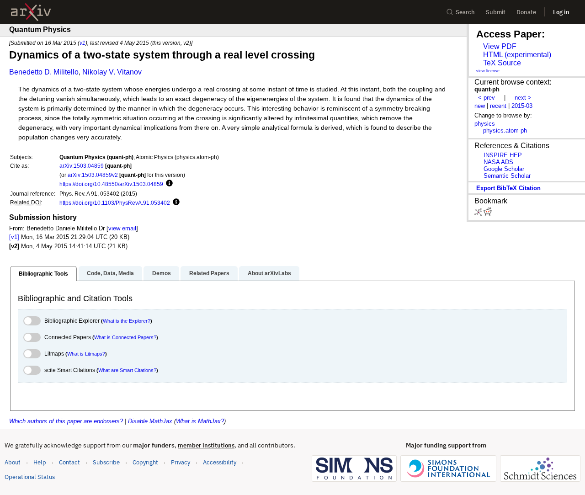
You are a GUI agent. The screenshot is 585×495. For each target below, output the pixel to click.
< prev (486, 97)
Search (465, 12)
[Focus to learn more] (168, 184)
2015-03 (521, 105)
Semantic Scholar (507, 175)
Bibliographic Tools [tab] (43, 274)
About (13, 462)
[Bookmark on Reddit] (488, 213)
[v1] (14, 237)
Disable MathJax (150, 421)
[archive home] (31, 12)
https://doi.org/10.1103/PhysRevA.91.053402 (114, 203)
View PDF (499, 46)
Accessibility (219, 462)
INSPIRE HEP (503, 155)
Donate (526, 12)
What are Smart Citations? (127, 370)
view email (122, 228)
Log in (561, 12)
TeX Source (502, 63)
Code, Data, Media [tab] (110, 273)
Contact (69, 462)
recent (498, 105)
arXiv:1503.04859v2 (93, 175)
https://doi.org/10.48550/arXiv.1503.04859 (111, 184)
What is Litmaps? (86, 354)
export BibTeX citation (508, 188)
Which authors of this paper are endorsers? (66, 421)
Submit (495, 12)
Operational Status (30, 477)
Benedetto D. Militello (44, 72)
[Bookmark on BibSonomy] (479, 213)
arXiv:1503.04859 (81, 166)
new (479, 105)
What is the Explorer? (126, 321)
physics (484, 123)
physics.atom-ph (505, 130)
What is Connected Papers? (125, 337)
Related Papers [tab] (209, 273)
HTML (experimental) (517, 55)
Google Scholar (504, 168)
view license (488, 71)
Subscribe (106, 462)
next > (523, 97)
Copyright (145, 462)
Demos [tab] (161, 273)
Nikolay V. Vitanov (112, 72)
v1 (82, 43)
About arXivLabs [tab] (269, 273)
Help (39, 462)
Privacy (180, 462)
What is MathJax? (200, 421)
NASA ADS (498, 162)
